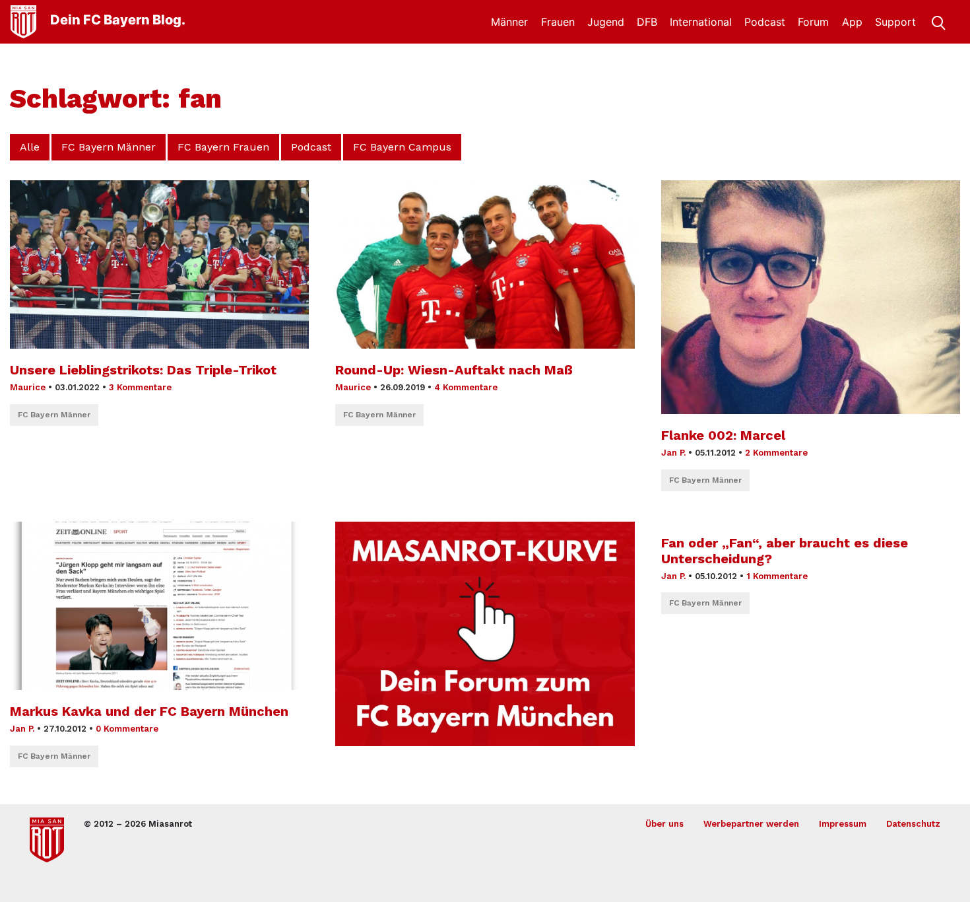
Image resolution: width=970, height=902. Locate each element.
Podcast (764, 21)
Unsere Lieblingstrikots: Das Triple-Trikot (143, 370)
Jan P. (673, 453)
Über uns (664, 824)
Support (895, 21)
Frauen (558, 21)
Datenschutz (913, 824)
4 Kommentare (466, 387)
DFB (647, 21)
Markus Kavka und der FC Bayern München (149, 711)
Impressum (842, 824)
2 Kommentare (776, 453)
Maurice (28, 387)
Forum (813, 21)
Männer (509, 21)
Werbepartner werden (751, 824)
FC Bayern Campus (402, 147)
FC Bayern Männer (108, 147)
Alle (30, 147)
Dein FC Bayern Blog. (117, 20)
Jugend (605, 21)
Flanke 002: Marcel (723, 435)
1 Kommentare (777, 576)
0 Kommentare (127, 729)
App (852, 21)
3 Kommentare (140, 387)
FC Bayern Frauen (223, 147)
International (701, 21)
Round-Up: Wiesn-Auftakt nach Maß (454, 370)
